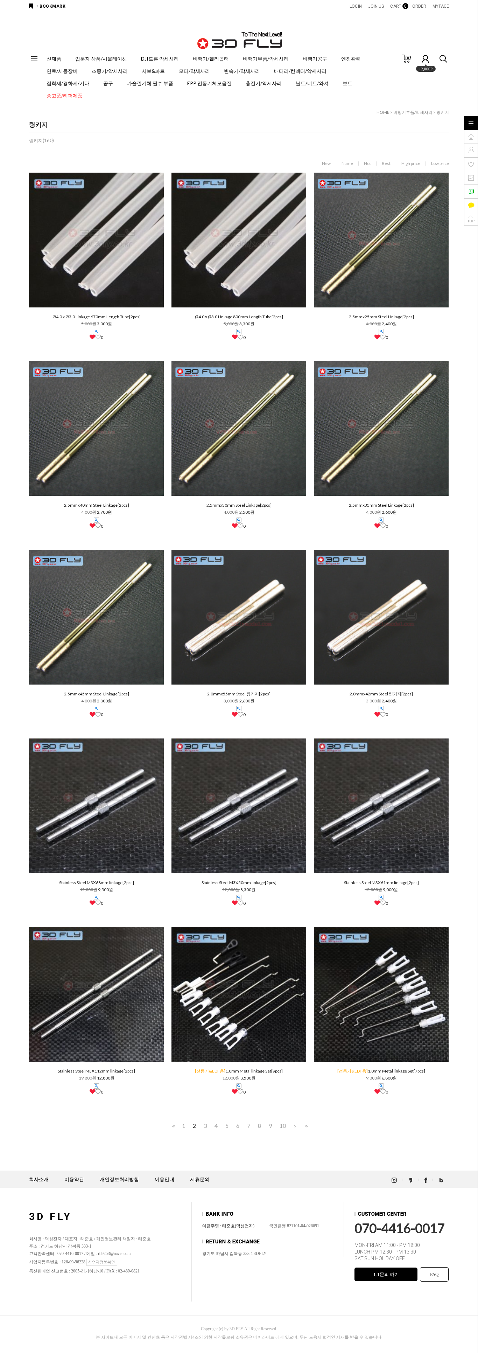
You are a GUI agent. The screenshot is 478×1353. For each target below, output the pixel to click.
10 (283, 1126)
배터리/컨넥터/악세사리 (300, 71)
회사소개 (39, 1179)
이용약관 (74, 1179)
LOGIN (356, 6)
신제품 (54, 59)
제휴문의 (200, 1179)
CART (398, 6)
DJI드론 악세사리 (160, 59)
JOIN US (376, 6)
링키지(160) (41, 140)
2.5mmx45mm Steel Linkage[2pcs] (96, 694)
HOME (383, 112)
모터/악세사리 (194, 71)
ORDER (419, 6)
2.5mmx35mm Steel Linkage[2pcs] (381, 505)
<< (172, 1126)
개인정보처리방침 (119, 1179)
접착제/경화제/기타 (68, 83)
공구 (108, 83)
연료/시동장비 (62, 71)
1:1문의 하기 (386, 1274)
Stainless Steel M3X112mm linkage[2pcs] (96, 1071)
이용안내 (164, 1179)
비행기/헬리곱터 (211, 59)
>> (305, 1126)
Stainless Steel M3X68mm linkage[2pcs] (96, 882)
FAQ (434, 1274)
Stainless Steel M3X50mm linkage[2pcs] (239, 882)
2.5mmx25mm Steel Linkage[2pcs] (381, 316)
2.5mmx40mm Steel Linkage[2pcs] (96, 505)
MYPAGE (441, 6)
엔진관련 (351, 59)
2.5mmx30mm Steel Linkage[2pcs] (239, 505)
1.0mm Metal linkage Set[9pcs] (239, 1071)
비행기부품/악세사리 (266, 59)
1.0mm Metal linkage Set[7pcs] (381, 1071)
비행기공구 (315, 59)
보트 (347, 83)
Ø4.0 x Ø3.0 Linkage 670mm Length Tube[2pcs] (96, 316)
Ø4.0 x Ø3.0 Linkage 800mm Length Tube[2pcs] (239, 316)
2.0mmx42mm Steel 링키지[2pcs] (381, 694)
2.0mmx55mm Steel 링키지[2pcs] (238, 694)
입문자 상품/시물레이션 (101, 59)
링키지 (442, 112)
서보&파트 (153, 71)
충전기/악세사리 (264, 83)
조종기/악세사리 (110, 71)
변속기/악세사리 (242, 71)
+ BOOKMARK (50, 6)
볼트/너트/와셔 (312, 83)
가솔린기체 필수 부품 (150, 83)
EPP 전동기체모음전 (209, 83)
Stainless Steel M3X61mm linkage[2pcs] (381, 882)
